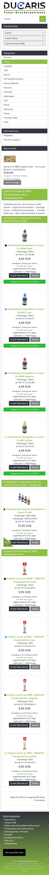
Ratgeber (8, 135)
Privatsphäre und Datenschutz (19, 828)
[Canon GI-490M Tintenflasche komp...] (24, 363)
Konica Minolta (11, 83)
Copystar (8, 66)
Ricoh (6, 104)
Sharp (7, 113)
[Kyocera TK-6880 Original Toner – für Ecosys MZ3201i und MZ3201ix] (10, 158)
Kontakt (8, 834)
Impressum (10, 819)
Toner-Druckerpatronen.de (28, 861)
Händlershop (11, 843)
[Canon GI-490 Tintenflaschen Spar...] (24, 499)
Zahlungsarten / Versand (16, 831)
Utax (6, 122)
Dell (6, 70)
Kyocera (8, 87)
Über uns (9, 840)
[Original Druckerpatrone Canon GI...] (24, 568)
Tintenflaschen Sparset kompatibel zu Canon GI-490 (25, 511)
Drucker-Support (12, 139)
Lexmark (8, 92)
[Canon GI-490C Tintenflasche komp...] (24, 299)
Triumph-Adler (11, 117)
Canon (7, 61)
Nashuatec (9, 96)
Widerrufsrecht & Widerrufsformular (22, 825)
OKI (6, 100)
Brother (7, 57)
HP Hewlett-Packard (13, 79)
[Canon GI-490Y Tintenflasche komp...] (24, 427)
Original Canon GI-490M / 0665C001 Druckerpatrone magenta (26, 696)
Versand (17, 179)
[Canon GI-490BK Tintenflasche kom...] (24, 235)
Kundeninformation (14, 837)
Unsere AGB (10, 822)
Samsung (8, 109)
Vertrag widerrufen (14, 852)
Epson (7, 74)
